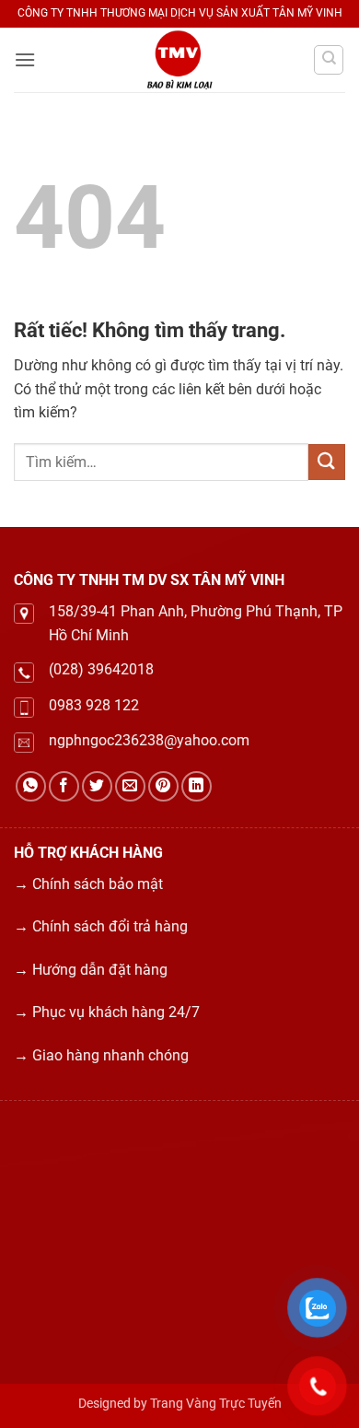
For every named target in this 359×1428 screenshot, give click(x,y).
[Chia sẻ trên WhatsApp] (31, 786)
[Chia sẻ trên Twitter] (97, 786)
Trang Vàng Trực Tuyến (216, 1403)
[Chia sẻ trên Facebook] (64, 786)
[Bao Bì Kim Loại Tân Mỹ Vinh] (179, 60)
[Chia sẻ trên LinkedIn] (196, 786)
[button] (25, 59)
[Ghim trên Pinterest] (163, 786)
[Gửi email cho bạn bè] (130, 786)
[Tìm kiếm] (328, 60)
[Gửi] (326, 462)
